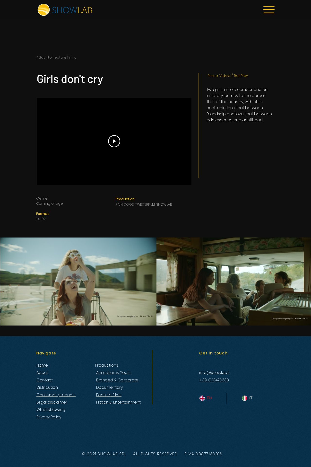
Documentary (109, 387)
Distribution (47, 387)
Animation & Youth (113, 372)
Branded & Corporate (117, 380)
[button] (269, 9)
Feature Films (108, 395)
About (42, 372)
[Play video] (114, 141)
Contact (44, 380)
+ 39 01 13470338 (214, 380)
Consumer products (56, 395)
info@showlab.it (214, 372)
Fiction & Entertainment (118, 402)
